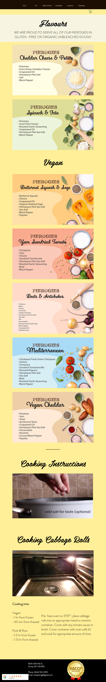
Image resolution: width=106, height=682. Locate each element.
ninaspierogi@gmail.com (43, 675)
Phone (30, 672)
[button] (91, 11)
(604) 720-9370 (41, 672)
